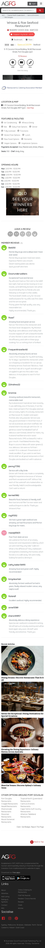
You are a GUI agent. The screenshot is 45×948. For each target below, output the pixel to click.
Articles (20, 908)
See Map (30, 108)
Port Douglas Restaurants (6, 799)
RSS (2, 908)
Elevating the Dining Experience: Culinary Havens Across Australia (19, 750)
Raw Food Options (11, 139)
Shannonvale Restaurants (6, 810)
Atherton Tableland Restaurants (28, 815)
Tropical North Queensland (16, 15)
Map (21, 62)
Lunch (27, 135)
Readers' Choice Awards (27, 899)
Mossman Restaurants (6, 815)
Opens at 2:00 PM (24, 45)
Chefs (20, 905)
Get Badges (26, 827)
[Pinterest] (17, 918)
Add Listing (5, 897)
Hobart (12, 927)
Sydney (4, 925)
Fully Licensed (9, 131)
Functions (24, 131)
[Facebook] (3, 918)
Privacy (28, 943)
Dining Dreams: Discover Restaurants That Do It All (22, 679)
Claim (19, 827)
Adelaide (27, 925)
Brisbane (20, 925)
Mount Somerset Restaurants (8, 820)
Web (12, 62)
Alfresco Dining (28, 123)
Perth (34, 925)
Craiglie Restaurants (9, 804)
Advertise (4, 893)
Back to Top (39, 842)
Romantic (28, 139)
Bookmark (18, 40)
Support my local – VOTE (23, 34)
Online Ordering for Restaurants (25, 891)
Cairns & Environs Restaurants (28, 805)
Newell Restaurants (9, 806)
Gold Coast (20, 927)
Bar (5, 127)
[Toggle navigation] (41, 4)
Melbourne (12, 925)
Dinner (34, 127)
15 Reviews (22, 56)
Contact (4, 905)
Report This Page (37, 827)
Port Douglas (8, 17)
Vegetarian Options (29, 143)
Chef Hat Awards (24, 895)
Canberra (5, 927)
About (3, 890)
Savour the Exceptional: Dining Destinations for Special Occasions (22, 715)
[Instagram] (10, 918)
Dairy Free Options (19, 127)
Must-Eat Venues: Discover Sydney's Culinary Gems (21, 786)
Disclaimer (35, 943)
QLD (3, 15)
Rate (30, 40)
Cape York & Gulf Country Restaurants (31, 810)
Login (33, 4)
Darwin (39, 925)
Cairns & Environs (33, 15)
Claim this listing (22, 70)
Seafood (36, 45)
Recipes (21, 902)
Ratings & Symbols (4, 900)
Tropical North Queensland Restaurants (31, 799)
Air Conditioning (10, 123)
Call (30, 62)
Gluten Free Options (12, 135)
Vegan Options (10, 143)
